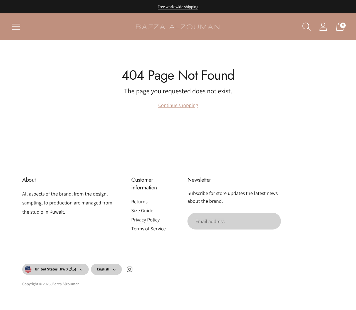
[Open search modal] (306, 27)
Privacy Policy (145, 219)
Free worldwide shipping (178, 6)
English (103, 269)
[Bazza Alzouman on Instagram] (129, 270)
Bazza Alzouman (66, 283)
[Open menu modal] (16, 27)
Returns (139, 201)
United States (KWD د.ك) (55, 269)
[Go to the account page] (323, 27)
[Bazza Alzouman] (178, 26)
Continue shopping (178, 105)
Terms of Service (148, 228)
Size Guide (142, 210)
